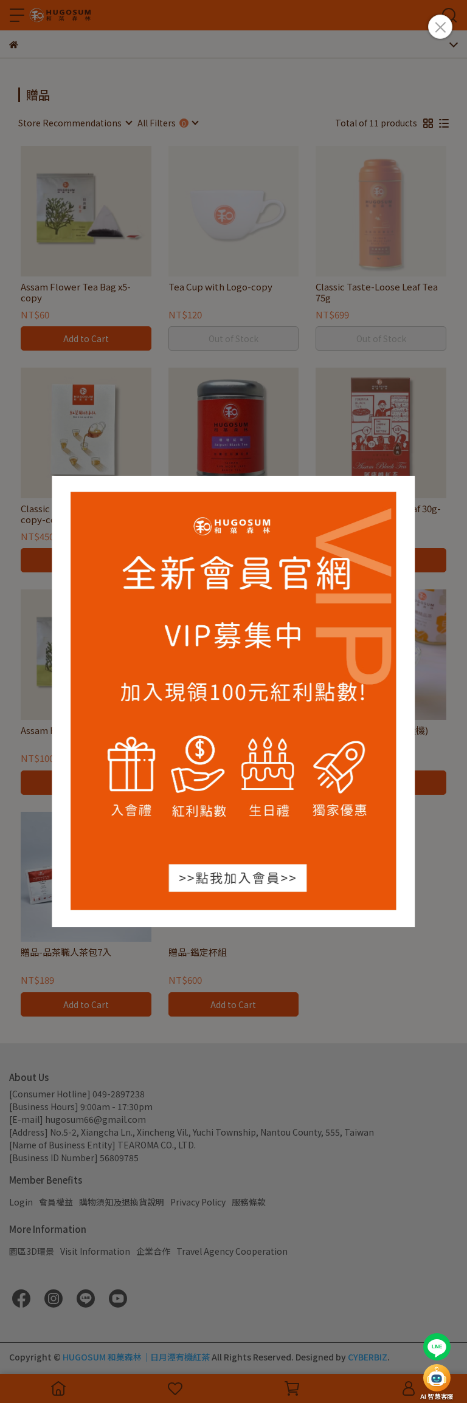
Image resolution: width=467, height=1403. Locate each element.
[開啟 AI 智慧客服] (437, 1377)
